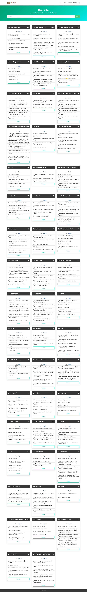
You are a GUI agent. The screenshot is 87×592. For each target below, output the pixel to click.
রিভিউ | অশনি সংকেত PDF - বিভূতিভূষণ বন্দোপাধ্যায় (43, 104)
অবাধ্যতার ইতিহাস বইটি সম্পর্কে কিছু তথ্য (66, 236)
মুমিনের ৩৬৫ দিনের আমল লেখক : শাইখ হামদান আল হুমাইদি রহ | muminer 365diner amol (44, 280)
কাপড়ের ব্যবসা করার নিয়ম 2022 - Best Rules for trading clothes (68, 442)
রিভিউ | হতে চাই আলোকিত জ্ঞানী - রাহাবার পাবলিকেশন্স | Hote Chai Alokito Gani (68, 50)
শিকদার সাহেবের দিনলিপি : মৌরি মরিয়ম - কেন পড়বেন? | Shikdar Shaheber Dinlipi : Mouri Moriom (43, 498)
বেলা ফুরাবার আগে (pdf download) (41, 244)
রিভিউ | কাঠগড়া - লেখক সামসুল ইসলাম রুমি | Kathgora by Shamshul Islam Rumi (44, 101)
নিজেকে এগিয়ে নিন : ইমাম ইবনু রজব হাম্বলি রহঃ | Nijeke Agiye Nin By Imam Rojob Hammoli (69, 210)
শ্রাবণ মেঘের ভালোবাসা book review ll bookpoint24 (16, 411)
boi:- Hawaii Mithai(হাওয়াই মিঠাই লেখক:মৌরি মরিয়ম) (43, 506)
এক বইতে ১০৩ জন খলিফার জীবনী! (40, 534)
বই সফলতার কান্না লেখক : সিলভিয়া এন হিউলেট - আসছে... (44, 209)
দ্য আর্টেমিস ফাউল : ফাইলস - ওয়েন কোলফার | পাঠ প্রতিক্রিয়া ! (42, 403)
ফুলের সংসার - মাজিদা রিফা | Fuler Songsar (67, 148)
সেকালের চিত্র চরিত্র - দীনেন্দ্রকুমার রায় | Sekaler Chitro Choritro (68, 141)
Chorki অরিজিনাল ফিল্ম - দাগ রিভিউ (65, 71)
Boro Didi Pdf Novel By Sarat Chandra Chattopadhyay (43, 72)
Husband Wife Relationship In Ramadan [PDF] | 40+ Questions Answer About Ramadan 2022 (18, 104)
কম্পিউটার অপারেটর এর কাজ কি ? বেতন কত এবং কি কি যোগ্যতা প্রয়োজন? (18, 349)
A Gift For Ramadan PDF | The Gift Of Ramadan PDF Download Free (18, 113)
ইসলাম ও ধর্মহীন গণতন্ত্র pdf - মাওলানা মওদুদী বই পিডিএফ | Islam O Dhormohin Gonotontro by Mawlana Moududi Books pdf (19, 146)
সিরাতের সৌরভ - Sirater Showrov (16, 214)
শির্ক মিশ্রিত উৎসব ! (37, 136)
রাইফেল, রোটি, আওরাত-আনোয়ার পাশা (15, 497)
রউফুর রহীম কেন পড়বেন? (13, 371)
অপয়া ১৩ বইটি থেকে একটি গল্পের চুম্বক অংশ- (42, 461)
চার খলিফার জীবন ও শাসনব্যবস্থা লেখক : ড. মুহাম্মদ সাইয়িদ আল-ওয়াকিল (44, 206)
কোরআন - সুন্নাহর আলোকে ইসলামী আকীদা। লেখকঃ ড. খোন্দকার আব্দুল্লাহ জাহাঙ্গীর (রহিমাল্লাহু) (68, 39)
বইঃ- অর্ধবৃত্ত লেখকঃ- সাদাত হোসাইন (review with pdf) (68, 117)
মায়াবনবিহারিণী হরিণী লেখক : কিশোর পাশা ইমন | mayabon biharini (17, 533)
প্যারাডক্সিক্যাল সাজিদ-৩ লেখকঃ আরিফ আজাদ (41, 246)
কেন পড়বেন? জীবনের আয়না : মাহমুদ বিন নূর (66, 46)
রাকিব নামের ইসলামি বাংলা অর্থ (14, 174)
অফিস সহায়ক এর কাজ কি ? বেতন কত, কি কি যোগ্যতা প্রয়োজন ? (18, 345)
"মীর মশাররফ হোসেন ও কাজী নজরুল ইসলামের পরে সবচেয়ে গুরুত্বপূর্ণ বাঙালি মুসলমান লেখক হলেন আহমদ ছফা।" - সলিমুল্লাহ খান (19, 241)
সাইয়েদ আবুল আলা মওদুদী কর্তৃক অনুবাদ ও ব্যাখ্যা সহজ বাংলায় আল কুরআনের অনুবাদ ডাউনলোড (68, 467)
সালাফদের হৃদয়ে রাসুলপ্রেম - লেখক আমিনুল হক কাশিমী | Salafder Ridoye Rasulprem (43, 561)
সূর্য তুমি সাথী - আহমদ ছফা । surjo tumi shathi (68, 407)
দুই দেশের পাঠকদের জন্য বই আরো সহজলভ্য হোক (17, 249)
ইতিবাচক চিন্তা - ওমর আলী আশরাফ (40, 147)
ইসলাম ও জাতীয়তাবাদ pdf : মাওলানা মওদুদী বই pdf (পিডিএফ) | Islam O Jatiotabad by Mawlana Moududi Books (19, 158)
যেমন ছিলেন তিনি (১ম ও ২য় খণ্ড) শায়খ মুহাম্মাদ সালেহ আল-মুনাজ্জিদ (18, 374)
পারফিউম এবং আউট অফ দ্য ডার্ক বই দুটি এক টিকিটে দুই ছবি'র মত (18, 571)
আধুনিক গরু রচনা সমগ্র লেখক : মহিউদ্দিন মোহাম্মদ (67, 410)
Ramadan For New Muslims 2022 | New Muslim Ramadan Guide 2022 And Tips (18, 109)
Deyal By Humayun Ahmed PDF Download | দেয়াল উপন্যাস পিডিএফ (19, 34)
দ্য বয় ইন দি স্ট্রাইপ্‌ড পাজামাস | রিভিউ (40, 181)
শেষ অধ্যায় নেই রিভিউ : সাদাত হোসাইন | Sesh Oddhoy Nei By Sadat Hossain (67, 105)
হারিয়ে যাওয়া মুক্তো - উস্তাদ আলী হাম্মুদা (66, 238)
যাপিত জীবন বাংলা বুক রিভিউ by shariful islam (18, 408)
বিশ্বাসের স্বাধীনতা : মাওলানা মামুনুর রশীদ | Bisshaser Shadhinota (68, 214)
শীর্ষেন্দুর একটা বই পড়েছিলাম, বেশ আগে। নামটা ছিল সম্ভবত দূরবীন (19, 236)
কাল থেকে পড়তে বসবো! (13, 458)
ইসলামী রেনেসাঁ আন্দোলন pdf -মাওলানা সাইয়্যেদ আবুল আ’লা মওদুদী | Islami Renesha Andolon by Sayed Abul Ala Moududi (68, 463)
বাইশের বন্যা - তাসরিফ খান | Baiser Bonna (67, 314)
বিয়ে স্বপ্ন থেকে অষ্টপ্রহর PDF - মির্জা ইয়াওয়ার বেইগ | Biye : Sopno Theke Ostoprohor (43, 438)
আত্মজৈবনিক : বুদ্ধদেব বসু (63, 405)
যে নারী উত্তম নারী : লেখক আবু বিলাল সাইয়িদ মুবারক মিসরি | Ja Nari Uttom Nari (44, 305)
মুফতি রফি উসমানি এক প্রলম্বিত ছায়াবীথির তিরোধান (17, 205)
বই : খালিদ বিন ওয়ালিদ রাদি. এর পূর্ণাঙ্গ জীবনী (41, 216)
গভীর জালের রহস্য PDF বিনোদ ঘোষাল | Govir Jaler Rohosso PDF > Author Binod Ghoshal (43, 80)
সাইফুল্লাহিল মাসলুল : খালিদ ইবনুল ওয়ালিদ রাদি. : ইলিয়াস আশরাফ (43, 343)
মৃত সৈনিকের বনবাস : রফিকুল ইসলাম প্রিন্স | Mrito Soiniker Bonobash (42, 464)
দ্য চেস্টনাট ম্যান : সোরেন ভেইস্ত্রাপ (65, 497)
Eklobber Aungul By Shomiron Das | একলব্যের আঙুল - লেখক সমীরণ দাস (67, 310)
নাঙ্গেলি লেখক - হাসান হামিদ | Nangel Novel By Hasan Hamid (43, 375)
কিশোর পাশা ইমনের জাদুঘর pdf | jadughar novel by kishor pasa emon (18, 527)
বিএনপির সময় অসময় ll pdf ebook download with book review (18, 400)
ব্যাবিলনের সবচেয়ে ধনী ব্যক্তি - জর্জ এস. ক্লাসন (42, 531)
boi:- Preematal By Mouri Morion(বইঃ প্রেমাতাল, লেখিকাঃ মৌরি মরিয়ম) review (42, 502)
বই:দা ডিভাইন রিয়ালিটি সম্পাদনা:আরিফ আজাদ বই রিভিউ (43, 249)
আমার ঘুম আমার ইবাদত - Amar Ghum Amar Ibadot (42, 272)
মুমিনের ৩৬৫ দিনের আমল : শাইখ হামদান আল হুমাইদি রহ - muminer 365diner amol (43, 276)
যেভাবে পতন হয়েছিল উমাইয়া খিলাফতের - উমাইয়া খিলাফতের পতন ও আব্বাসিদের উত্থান (69, 270)
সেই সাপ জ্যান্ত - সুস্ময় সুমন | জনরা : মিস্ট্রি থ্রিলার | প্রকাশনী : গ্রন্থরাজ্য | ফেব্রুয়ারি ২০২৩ (68, 301)
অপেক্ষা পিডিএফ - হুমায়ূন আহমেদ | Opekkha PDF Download (18, 48)
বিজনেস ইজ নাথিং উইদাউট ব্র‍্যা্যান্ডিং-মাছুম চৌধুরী (67, 281)
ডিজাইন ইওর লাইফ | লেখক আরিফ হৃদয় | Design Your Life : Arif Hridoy (69, 184)
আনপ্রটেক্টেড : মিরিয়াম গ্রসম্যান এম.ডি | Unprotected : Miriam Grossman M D (44, 319)
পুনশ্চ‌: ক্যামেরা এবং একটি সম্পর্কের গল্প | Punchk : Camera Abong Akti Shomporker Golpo (68, 74)
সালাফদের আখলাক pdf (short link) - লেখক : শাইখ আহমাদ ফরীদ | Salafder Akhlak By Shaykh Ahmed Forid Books (43, 576)
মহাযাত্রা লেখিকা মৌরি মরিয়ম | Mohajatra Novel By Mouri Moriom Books (44, 494)
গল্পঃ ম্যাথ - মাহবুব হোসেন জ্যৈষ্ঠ (14, 470)
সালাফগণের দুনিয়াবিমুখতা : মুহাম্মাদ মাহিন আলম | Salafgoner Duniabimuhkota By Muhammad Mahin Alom (67, 219)
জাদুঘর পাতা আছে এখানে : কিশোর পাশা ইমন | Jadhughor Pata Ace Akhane (17, 538)
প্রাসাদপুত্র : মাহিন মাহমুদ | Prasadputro (67, 137)
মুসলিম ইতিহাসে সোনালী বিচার (64, 243)
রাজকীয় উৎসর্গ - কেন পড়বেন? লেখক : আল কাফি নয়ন (43, 406)
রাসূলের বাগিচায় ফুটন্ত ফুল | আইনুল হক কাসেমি (17, 208)
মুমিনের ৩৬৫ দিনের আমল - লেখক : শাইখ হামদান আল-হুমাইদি (43, 268)
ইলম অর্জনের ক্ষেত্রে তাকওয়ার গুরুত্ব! (40, 133)
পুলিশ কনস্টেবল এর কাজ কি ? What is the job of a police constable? (19, 341)
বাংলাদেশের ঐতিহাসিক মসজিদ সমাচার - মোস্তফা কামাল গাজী (19, 277)
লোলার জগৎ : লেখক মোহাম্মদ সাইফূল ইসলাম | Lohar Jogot (18, 561)
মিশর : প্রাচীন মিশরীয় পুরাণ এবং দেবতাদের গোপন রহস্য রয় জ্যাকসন (68, 494)
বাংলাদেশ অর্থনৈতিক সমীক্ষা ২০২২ (14, 71)
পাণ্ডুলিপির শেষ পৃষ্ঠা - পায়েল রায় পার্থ (65, 68)
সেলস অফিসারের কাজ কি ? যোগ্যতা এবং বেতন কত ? (18, 338)
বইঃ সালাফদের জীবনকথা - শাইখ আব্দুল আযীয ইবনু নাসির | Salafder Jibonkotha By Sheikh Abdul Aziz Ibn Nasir (44, 571)
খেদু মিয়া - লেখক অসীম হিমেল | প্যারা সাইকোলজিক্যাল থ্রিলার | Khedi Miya (68, 336)
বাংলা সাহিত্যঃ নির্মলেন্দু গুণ (13, 79)
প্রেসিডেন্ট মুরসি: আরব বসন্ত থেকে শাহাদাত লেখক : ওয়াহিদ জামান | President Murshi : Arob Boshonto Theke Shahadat (19, 316)
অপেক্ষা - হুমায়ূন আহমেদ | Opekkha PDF (17, 40)
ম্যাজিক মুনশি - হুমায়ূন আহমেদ (64, 307)
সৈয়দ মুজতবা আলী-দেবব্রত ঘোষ (64, 402)
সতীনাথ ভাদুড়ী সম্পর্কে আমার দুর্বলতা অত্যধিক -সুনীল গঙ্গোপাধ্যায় (18, 246)
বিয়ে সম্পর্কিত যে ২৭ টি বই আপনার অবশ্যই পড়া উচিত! (43, 428)
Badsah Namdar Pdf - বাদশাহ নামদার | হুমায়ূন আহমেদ (43, 76)
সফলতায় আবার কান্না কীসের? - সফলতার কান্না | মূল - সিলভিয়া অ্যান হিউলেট (43, 143)
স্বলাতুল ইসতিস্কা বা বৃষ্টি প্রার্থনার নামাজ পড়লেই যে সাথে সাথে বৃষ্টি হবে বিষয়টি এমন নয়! (18, 180)
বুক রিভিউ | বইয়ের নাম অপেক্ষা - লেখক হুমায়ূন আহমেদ (43, 107)
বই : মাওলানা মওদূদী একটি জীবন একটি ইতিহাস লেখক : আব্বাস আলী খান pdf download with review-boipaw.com (68, 544)
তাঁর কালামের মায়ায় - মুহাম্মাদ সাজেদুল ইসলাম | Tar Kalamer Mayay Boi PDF (43, 236)
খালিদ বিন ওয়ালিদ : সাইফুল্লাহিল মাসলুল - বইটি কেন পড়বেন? (43, 213)
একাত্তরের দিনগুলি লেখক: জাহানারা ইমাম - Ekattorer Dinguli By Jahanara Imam (18, 500)
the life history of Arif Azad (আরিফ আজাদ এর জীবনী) (44, 240)
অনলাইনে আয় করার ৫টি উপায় (14, 176)
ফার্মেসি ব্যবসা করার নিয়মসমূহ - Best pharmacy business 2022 (68, 433)
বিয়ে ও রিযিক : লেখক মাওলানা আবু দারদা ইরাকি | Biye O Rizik (69, 43)
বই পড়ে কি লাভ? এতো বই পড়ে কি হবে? (16, 252)
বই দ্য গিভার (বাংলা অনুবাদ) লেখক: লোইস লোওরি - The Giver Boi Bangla (19, 575)
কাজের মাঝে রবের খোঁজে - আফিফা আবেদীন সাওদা (67, 274)
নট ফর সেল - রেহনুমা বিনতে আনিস (65, 174)
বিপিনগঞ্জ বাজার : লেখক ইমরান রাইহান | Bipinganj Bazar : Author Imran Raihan (18, 280)
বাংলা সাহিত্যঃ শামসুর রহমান (13, 76)
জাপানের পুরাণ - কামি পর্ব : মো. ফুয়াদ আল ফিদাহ (17, 284)
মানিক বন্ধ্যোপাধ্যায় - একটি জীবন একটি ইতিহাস (42, 202)
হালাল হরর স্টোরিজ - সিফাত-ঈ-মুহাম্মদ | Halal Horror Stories (69, 34)
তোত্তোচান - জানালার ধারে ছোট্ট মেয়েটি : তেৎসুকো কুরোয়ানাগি (17, 436)
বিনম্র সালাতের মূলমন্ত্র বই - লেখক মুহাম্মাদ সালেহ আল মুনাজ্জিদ (43, 39)
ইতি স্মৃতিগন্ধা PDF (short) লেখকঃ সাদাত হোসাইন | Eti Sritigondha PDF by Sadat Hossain (68, 109)
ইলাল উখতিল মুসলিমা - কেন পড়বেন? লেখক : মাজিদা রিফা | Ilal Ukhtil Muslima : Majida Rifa (69, 367)
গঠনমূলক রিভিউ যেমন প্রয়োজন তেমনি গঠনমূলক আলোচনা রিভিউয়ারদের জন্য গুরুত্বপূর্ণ (68, 81)
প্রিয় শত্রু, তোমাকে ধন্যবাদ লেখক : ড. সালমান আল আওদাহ (44, 400)
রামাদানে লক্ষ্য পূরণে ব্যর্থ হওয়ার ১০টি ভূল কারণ (17, 100)
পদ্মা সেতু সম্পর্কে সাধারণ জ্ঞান (14, 68)
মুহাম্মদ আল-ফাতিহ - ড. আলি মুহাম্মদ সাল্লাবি (41, 338)
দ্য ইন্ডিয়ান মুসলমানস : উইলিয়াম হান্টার (65, 241)
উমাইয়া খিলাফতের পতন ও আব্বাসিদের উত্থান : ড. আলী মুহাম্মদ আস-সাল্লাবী (68, 277)
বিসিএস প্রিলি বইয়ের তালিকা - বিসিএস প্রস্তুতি (17, 74)
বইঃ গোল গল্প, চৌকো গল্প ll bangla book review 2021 (18, 404)
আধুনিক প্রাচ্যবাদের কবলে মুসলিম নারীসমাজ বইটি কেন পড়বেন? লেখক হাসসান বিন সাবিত (43, 309)
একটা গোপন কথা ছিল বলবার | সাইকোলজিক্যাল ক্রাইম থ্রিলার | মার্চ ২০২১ (68, 340)
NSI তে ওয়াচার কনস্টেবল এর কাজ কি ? (16, 335)
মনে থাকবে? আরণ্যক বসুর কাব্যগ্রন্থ (40, 529)
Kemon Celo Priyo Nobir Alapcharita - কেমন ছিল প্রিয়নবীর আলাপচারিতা (19, 367)
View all (18, 52)
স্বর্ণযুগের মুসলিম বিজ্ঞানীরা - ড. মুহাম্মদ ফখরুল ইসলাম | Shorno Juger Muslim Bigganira (18, 305)
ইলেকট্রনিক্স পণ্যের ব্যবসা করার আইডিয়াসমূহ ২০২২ (67, 436)
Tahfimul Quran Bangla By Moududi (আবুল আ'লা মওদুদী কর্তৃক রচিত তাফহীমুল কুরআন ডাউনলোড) (68, 471)
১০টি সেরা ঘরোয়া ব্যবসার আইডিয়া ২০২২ (66, 439)
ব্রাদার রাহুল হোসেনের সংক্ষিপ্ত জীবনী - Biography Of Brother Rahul (19, 211)
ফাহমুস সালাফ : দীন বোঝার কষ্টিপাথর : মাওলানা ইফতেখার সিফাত (43, 565)
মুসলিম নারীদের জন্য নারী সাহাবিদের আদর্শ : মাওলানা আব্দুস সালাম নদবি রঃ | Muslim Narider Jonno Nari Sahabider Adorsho (43, 314)
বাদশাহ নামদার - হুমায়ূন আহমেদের (39, 526)
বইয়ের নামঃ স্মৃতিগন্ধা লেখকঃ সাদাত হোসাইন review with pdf (68, 113)
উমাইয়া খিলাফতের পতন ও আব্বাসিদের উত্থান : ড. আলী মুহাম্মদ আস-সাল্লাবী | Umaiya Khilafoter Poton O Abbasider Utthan (19, 310)
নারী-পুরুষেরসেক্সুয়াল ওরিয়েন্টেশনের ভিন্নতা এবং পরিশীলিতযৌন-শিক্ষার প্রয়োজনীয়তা (41, 301)
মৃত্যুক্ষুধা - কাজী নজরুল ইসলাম (64, 400)
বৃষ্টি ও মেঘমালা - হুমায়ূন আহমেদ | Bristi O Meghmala (16, 44)
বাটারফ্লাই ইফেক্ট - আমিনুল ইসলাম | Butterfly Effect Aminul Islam (69, 351)
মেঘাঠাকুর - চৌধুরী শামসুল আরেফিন (40, 340)
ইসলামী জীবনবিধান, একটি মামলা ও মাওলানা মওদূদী (67, 458)
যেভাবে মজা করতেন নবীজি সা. (39, 335)
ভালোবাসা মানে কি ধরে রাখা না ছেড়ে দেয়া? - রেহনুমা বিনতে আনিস (44, 139)
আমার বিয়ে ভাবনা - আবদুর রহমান (39, 431)
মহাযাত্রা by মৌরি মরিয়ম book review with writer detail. (44, 510)
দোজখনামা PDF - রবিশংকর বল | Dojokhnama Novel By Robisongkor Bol (43, 84)
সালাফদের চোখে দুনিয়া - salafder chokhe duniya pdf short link (44, 581)
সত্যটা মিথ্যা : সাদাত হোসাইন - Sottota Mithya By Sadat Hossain (69, 101)
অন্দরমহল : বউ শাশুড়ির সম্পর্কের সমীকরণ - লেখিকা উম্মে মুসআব (43, 367)
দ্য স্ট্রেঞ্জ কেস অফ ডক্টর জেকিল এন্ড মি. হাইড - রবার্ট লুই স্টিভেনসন (19, 429)
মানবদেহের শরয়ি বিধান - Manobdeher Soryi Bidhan (67, 145)
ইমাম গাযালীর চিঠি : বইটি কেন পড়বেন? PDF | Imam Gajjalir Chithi (43, 48)
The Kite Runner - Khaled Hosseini (17, 439)
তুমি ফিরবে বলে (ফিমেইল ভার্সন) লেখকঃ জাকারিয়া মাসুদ (68, 187)
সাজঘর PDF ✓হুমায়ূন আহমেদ (14, 38)
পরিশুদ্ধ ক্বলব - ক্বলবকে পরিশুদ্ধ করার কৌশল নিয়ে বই (68, 207)
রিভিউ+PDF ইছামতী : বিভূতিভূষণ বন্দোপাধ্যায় (42, 68)
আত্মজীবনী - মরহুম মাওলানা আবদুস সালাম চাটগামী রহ (17, 202)
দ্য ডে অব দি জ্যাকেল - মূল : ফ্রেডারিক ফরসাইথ (67, 343)
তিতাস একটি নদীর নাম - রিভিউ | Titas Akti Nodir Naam (43, 412)
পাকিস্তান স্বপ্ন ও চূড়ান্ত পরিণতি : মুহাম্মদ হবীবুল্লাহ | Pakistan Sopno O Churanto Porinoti (18, 494)
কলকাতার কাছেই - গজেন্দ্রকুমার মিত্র (15, 465)
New (16, 31)
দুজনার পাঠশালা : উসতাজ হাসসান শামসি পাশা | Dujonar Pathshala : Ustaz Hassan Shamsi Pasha (44, 371)
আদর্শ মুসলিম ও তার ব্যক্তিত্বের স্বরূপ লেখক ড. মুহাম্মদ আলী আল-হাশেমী (18, 301)
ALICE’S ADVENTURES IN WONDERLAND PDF (44, 175)
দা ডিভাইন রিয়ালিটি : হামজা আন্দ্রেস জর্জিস (16, 468)
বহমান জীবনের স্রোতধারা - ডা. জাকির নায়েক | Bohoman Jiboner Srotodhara (69, 180)
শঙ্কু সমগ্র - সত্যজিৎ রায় (13, 565)
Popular (20, 31)
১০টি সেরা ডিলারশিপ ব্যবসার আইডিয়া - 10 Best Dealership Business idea (67, 429)
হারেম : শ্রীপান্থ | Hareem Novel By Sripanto (18, 567)
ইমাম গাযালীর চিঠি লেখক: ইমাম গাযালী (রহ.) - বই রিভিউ (18, 320)
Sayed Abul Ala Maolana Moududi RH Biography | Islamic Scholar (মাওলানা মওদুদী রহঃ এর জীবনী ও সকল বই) (69, 477)
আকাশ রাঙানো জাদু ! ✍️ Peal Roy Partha (67, 78)
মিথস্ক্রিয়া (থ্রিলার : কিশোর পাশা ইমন (15, 530)
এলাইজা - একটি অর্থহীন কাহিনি (64, 304)
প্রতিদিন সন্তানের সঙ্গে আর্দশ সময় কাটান (16, 186)
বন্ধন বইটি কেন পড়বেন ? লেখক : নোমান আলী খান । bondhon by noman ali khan (43, 380)
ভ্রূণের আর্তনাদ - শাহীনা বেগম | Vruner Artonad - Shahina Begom (68, 203)
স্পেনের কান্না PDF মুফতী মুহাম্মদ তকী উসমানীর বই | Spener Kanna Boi (43, 53)
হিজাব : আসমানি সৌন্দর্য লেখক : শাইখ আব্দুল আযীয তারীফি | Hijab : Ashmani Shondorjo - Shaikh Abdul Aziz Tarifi (69, 372)
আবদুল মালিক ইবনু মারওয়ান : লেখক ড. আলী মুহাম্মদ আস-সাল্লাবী (68, 247)
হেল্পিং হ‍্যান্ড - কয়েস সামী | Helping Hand (17, 183)
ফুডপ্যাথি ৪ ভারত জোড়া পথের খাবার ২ (15, 432)
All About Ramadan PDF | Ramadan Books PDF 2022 (19, 117)
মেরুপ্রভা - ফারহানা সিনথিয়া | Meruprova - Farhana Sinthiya (67, 347)
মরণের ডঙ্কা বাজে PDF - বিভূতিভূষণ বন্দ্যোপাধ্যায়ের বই (43, 178)
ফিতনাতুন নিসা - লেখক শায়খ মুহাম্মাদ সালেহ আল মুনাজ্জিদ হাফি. (68, 134)
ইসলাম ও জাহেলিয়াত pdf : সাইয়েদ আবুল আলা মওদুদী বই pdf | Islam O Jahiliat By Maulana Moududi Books (19, 152)
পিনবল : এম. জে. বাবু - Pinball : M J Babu (42, 458)
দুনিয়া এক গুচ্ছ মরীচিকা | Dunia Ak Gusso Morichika (42, 34)
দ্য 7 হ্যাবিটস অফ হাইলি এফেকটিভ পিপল (66, 176)
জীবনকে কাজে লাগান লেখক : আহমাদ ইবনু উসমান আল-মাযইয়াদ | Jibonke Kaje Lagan (43, 284)
